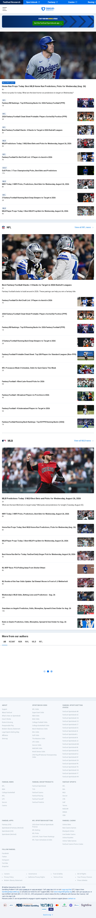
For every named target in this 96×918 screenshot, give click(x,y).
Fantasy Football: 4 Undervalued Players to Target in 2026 (26, 408)
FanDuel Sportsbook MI (70, 747)
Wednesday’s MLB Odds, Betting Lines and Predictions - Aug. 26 (28, 595)
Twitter (4, 857)
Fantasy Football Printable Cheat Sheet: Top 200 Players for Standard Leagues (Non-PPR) (39, 354)
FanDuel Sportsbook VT (70, 773)
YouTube (5, 863)
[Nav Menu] (4, 9)
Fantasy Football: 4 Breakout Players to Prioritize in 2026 (25, 395)
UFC (3, 799)
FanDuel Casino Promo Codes (72, 844)
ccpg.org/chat (66, 889)
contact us (71, 898)
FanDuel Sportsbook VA (70, 770)
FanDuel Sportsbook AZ (70, 715)
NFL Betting (36, 830)
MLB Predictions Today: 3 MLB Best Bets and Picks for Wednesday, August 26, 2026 (36, 144)
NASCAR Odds (37, 748)
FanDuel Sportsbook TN (70, 767)
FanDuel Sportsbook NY (70, 757)
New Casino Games (69, 828)
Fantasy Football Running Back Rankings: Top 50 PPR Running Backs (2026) (33, 422)
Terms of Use (58, 877)
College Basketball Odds (40, 725)
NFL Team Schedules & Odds (42, 840)
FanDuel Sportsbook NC (70, 751)
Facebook (5, 853)
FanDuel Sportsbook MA (70, 744)
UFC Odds (35, 742)
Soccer (4, 802)
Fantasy (51, 2)
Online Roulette (67, 838)
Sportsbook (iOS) (7, 831)
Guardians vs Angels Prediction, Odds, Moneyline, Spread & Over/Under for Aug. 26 (36, 608)
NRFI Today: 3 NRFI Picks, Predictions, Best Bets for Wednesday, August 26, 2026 (35, 184)
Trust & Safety (58, 874)
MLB (34, 641)
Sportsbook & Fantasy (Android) (13, 828)
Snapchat (5, 866)
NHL (27, 641)
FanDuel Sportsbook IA (70, 731)
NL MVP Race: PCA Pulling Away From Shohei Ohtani (23, 568)
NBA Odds (35, 716)
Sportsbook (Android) (9, 834)
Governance (32, 874)
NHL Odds (35, 732)
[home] (47, 9)
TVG (33, 789)
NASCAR (65, 809)
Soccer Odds (36, 745)
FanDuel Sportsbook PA (70, 764)
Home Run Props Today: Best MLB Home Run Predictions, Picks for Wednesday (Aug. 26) (44, 86)
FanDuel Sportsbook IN (70, 737)
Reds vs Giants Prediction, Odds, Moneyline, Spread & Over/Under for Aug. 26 (34, 622)
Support (4, 709)
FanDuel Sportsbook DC (70, 728)
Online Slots (66, 824)
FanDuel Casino (37, 792)
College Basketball (8, 792)
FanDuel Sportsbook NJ (70, 754)
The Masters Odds (38, 738)
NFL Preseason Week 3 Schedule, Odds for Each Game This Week (29, 368)
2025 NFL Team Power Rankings (43, 837)
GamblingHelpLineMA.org (10, 892)
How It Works (6, 719)
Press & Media (82, 880)
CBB (64, 815)
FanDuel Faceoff (38, 799)
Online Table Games (69, 841)
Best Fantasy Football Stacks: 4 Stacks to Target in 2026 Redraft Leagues (32, 130)
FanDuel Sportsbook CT (70, 724)
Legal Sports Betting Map (10, 732)
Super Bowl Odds (38, 712)
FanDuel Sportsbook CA (70, 718)
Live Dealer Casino (68, 834)
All (5, 641)
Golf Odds (35, 735)
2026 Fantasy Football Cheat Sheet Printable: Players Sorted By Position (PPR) (34, 117)
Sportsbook (31, 2)
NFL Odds (35, 709)
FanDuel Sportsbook (39, 786)
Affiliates (5, 735)
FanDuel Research (11, 2)
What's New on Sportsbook (11, 716)
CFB (63, 799)
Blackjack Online (68, 831)
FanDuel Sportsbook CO (70, 721)
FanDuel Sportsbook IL (70, 734)
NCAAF (12, 641)
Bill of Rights (81, 874)
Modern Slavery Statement (11, 729)
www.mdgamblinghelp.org (63, 892)
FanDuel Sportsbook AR (70, 711)
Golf (63, 802)
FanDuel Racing (37, 796)
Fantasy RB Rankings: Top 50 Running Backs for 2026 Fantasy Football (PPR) (33, 103)
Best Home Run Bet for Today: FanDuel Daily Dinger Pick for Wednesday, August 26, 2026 (38, 554)
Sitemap (5, 738)
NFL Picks (35, 833)
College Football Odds (39, 722)
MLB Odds (35, 719)
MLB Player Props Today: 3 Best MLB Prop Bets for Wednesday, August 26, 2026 (35, 211)
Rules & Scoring (7, 722)
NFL (41, 641)
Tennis (64, 805)
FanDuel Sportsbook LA (70, 741)
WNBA (64, 812)
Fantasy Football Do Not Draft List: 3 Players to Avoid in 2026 (27, 157)
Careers (7, 874)
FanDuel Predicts (38, 802)
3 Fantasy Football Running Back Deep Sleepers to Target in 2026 (29, 198)
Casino (71, 2)
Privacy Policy (9, 877)
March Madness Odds (40, 729)
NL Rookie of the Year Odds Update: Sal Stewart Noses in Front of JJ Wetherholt (35, 581)
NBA (20, 641)
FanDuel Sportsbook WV (70, 777)
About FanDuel (7, 712)
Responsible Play (8, 725)
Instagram (5, 860)
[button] (48, 23)
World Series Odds (38, 752)
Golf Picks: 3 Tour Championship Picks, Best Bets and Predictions (29, 171)
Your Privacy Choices (84, 877)
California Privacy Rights (36, 877)
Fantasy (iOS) (6, 824)
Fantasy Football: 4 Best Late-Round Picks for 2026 (23, 381)
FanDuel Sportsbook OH (70, 760)
